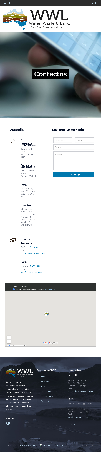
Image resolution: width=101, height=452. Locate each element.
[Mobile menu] (97, 19)
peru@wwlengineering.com (32, 272)
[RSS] (95, 3)
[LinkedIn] (91, 3)
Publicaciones (47, 396)
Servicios (45, 387)
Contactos (45, 401)
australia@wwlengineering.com (34, 253)
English (7, 3)
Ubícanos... (72, 424)
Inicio (43, 377)
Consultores (46, 391)
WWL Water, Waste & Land (24, 445)
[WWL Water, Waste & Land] (36, 19)
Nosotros (45, 382)
